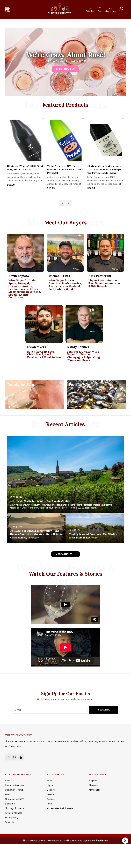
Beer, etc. (51, 790)
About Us (9, 780)
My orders (93, 785)
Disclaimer (10, 804)
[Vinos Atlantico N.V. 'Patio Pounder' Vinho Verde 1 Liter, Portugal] (65, 140)
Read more (102, 840)
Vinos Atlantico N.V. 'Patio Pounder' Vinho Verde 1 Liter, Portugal (65, 169)
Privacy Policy (11, 817)
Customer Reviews (14, 790)
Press (8, 794)
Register (93, 780)
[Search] (121, 9)
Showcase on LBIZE (14, 799)
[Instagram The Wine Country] (14, 757)
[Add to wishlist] (43, 118)
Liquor (50, 785)
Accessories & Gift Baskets (60, 808)
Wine (49, 780)
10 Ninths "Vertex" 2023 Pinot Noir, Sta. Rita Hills (25, 167)
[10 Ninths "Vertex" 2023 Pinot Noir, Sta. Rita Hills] (25, 140)
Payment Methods (13, 813)
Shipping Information (14, 808)
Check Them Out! (65, 69)
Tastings (51, 799)
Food (49, 804)
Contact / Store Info (14, 785)
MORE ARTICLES (64, 554)
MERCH (50, 794)
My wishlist (94, 790)
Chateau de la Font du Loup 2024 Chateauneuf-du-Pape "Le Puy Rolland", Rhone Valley (104, 169)
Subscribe (9, 822)
